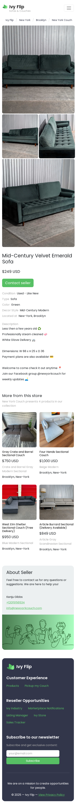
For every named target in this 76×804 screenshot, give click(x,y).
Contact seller (18, 282)
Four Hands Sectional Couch (54, 453)
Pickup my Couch (37, 686)
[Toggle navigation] (69, 8)
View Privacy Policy (51, 795)
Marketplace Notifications (46, 708)
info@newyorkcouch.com (24, 608)
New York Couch (62, 20)
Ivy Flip (10, 20)
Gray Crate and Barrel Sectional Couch (17, 453)
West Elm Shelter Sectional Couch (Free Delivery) (17, 528)
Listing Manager (17, 715)
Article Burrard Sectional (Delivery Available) (56, 526)
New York (24, 20)
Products (12, 686)
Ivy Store (40, 715)
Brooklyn (41, 20)
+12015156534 (15, 602)
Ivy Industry (14, 708)
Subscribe (33, 761)
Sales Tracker (15, 722)
